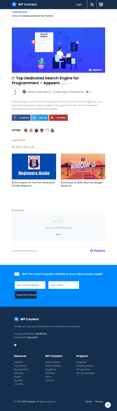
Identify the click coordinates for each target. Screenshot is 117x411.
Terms (88, 401)
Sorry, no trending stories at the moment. (33, 15)
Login (79, 4)
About (48, 376)
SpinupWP (32, 337)
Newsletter (51, 369)
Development (21, 369)
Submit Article (52, 362)
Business (18, 362)
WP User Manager (85, 373)
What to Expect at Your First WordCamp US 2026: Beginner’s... (33, 184)
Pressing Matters (85, 365)
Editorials (18, 373)
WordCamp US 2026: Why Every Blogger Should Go (82, 184)
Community (77, 92)
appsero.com (67, 83)
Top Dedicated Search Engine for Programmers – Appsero (45, 80)
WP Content (28, 401)
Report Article (19, 140)
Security (18, 380)
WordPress (41, 333)
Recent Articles (53, 365)
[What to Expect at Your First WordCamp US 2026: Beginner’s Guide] (34, 166)
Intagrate (81, 362)
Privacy (99, 401)
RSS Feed (50, 373)
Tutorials (18, 384)
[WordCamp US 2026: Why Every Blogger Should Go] (83, 166)
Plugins (17, 376)
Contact (49, 380)
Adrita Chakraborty (39, 92)
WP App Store (83, 369)
